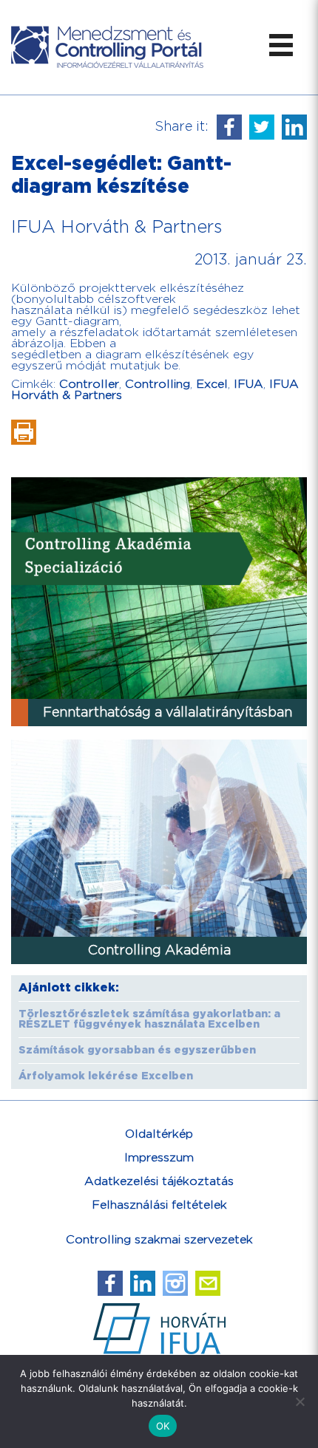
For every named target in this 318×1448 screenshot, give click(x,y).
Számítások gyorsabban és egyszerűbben (137, 1050)
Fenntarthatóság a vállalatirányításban (167, 712)
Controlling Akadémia (159, 950)
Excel (212, 384)
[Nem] (299, 1401)
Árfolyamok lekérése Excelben (105, 1076)
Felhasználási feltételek (159, 1205)
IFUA (248, 384)
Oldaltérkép (159, 1134)
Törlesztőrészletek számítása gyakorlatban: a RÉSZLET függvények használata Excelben (149, 1019)
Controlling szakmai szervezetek (159, 1240)
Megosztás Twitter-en (261, 127)
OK (163, 1426)
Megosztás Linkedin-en (294, 127)
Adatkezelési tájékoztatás (159, 1181)
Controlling (157, 384)
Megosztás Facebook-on (229, 127)
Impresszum (159, 1158)
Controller (89, 384)
